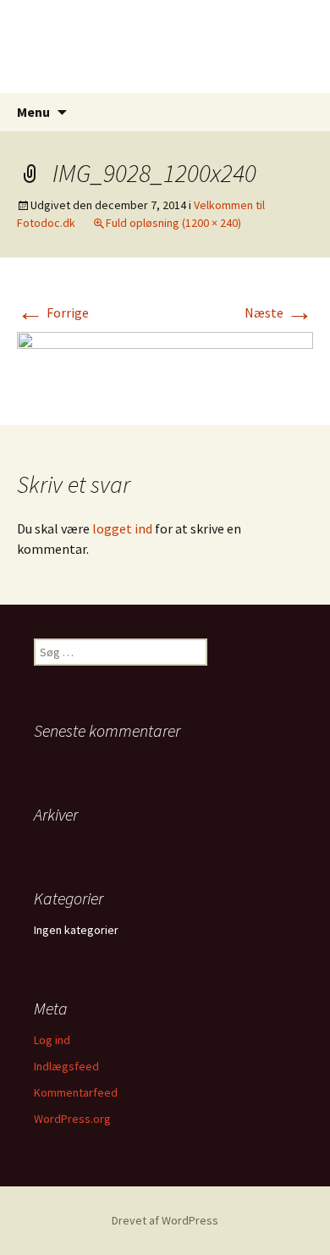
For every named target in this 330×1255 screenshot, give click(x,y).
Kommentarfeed (76, 1092)
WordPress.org (72, 1118)
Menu (33, 111)
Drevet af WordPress (165, 1220)
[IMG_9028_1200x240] (165, 359)
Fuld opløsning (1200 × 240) (173, 222)
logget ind (122, 528)
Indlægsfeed (66, 1066)
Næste (279, 312)
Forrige (53, 312)
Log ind (52, 1040)
